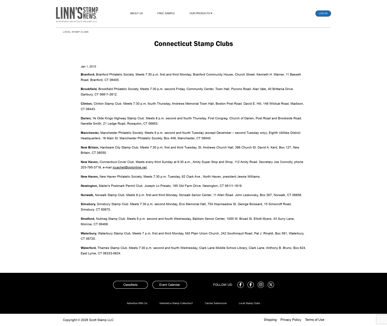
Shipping (270, 320)
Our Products (200, 13)
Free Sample (166, 13)
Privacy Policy (290, 320)
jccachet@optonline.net (130, 167)
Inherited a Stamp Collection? (176, 303)
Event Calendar (169, 284)
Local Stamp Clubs (249, 303)
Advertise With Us (137, 303)
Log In (323, 13)
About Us (136, 13)
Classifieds (130, 284)
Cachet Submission (216, 303)
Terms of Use (314, 320)
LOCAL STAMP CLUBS (76, 32)
